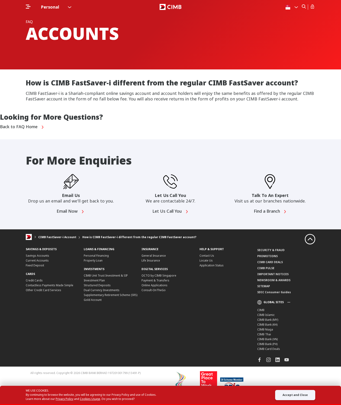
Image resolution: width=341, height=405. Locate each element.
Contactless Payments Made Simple (49, 285)
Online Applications (154, 285)
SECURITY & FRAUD (271, 250)
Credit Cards (34, 280)
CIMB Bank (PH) (267, 344)
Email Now (68, 211)
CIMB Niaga (265, 329)
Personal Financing (96, 256)
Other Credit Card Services (43, 290)
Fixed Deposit (35, 265)
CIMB (260, 310)
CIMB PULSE (265, 268)
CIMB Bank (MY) (267, 320)
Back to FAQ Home (19, 126)
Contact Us (206, 256)
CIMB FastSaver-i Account (57, 237)
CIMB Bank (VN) (267, 339)
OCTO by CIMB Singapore (159, 275)
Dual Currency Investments (101, 290)
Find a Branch (267, 211)
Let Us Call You (167, 211)
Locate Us (206, 260)
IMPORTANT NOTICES (273, 274)
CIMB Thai (264, 334)
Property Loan (93, 260)
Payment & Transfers (155, 280)
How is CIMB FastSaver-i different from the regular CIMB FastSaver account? (139, 237)
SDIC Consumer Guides (274, 292)
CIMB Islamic (266, 315)
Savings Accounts (37, 256)
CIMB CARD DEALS (270, 262)
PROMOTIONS (267, 256)
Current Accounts (37, 260)
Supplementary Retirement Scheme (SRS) (110, 295)
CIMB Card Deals (268, 349)
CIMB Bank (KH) (267, 325)
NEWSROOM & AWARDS (273, 280)
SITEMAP (263, 286)
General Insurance (154, 256)
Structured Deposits (97, 285)
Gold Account (93, 300)
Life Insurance (151, 260)
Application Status (211, 265)
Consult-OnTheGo (154, 290)
